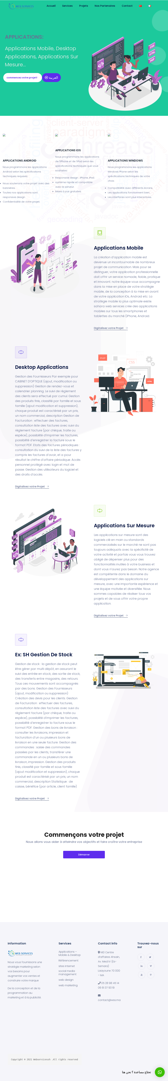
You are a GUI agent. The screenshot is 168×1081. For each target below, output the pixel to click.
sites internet (67, 966)
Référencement (68, 960)
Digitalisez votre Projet (109, 328)
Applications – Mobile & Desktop (70, 953)
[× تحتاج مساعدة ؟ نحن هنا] (160, 1072)
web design (66, 980)
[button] (22, 77)
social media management (67, 972)
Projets (83, 6)
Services (67, 6)
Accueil (51, 6)
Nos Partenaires (105, 6)
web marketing (68, 985)
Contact (127, 6)
